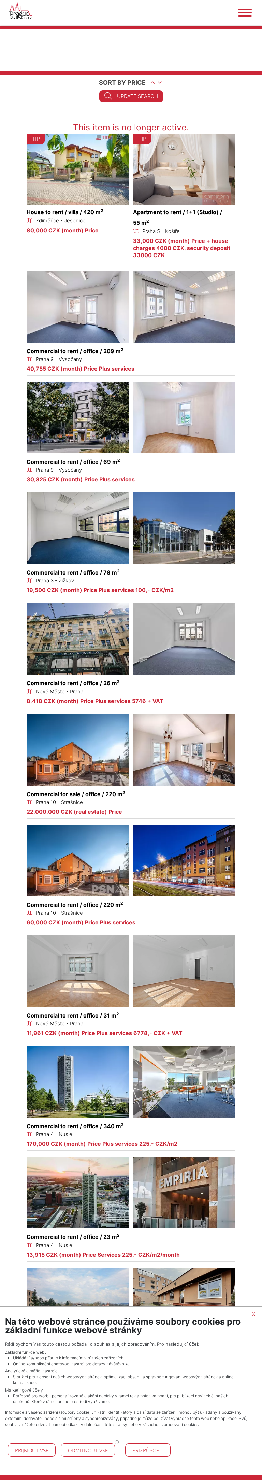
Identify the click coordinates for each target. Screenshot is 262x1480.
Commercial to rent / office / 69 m (73, 461)
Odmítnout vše (88, 1450)
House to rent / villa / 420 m (65, 212)
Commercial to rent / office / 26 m (73, 683)
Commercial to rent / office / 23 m (73, 1236)
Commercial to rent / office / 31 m (73, 1015)
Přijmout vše (31, 1450)
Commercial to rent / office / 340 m (75, 1126)
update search (137, 96)
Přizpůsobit (147, 1450)
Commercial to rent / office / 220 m (75, 904)
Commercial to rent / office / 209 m (75, 351)
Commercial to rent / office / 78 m (73, 572)
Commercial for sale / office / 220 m (76, 794)
